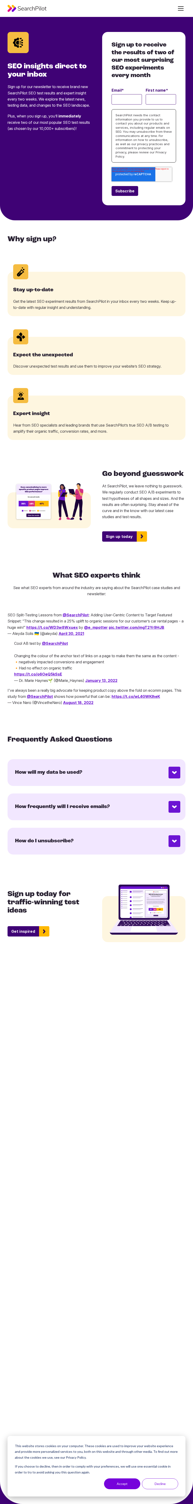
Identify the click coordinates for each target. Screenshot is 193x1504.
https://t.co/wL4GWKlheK (136, 696)
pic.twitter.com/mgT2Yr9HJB (136, 627)
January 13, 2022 (101, 680)
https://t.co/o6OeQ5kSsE (38, 674)
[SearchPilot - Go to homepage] (27, 8)
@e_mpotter (96, 627)
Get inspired (23, 931)
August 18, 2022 (78, 702)
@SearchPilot (76, 615)
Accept (122, 1484)
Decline (160, 1484)
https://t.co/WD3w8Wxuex (52, 627)
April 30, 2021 (71, 633)
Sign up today (119, 536)
